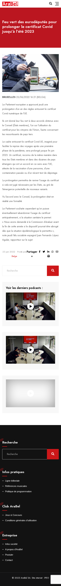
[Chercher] (50, 3)
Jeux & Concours (13, 515)
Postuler (9, 554)
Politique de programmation (18, 491)
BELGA (41, 97)
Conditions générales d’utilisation (21, 520)
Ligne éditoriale (12, 480)
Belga (14, 256)
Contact (9, 560)
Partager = (32, 254)
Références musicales (16, 486)
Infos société (11, 544)
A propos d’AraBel (14, 549)
